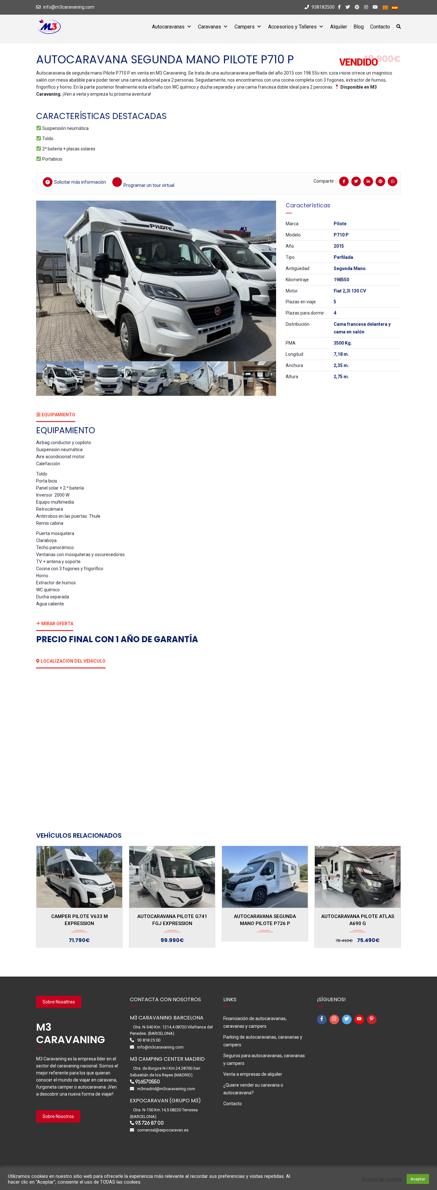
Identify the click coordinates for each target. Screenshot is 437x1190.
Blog (359, 26)
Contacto (380, 26)
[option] (156, 281)
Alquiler (338, 26)
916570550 (147, 1082)
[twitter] (348, 1019)
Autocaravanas (168, 26)
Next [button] (262, 281)
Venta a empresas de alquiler (252, 1074)
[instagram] (335, 1019)
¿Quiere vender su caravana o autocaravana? (253, 1088)
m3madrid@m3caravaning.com (166, 1088)
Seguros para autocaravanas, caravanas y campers (264, 1059)
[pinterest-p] (372, 1019)
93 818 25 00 (148, 1040)
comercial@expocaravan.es (162, 1130)
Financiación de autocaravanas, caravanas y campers (255, 1022)
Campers (244, 26)
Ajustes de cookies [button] (382, 1179)
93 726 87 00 (149, 1123)
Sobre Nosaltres (59, 1001)
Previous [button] (50, 281)
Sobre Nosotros (58, 1116)
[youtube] (360, 1019)
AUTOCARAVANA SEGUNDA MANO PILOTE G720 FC (358, 919)
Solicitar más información (80, 182)
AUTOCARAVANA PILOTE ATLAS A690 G (264, 920)
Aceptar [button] (417, 1179)
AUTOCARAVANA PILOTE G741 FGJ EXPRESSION (79, 920)
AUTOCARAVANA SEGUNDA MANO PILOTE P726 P (172, 920)
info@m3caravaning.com (68, 7)
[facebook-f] (323, 1019)
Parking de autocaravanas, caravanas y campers (262, 1040)
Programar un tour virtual (148, 185)
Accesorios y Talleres (292, 26)
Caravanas (209, 26)
